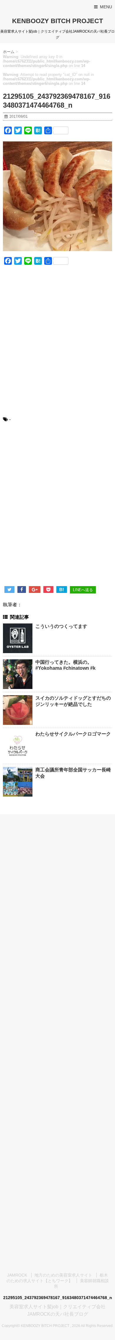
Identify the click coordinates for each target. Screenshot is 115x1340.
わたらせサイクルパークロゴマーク (73, 733)
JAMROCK (17, 1275)
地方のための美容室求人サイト (63, 1275)
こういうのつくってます (61, 626)
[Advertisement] (57, 344)
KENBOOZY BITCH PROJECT (57, 21)
